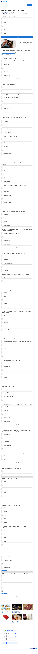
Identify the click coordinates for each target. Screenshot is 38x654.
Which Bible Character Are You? (5, 612)
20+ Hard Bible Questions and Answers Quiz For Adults (16, 612)
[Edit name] (9, 642)
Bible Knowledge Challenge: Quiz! (16, 622)
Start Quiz (16, 37)
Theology (9, 12)
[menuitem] (24, 5)
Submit (4, 570)
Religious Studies (4, 12)
